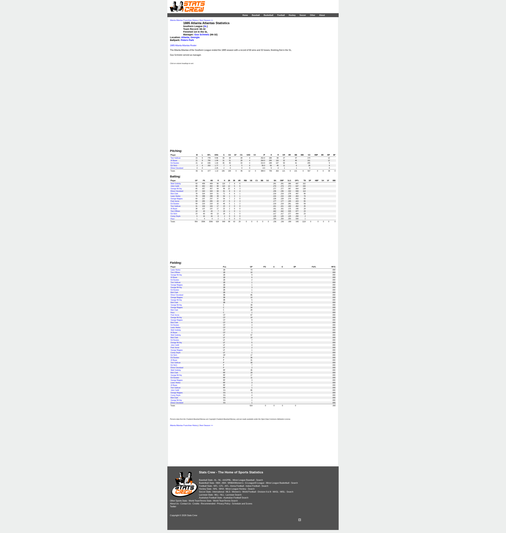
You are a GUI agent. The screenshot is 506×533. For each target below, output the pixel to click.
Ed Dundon (175, 163)
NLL (222, 495)
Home (245, 15)
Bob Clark (174, 194)
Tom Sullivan (176, 158)
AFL (227, 486)
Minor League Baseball (243, 480)
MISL (282, 492)
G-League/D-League (254, 483)
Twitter (173, 506)
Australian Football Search (235, 498)
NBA (218, 483)
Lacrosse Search (234, 495)
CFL (221, 486)
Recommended (208, 504)
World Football (249, 492)
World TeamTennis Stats (200, 501)
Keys (173, 219)
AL (215, 480)
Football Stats (205, 486)
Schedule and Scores (242, 504)
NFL (216, 486)
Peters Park (187, 40)
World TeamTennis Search (225, 501)
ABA (224, 483)
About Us (174, 504)
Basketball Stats (206, 483)
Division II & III (264, 492)
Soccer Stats (205, 492)
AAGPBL (227, 480)
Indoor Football (253, 486)
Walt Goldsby (176, 184)
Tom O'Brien (175, 211)
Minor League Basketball (277, 483)
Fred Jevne (175, 201)
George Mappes (177, 199)
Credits (196, 504)
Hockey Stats (205, 489)
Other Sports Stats (178, 501)
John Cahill (175, 186)
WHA (221, 489)
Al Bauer (174, 160)
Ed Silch (174, 165)
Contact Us (185, 504)
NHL (215, 489)
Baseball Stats (206, 480)
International (218, 492)
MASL (275, 492)
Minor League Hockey (236, 489)
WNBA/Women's (235, 483)
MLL (216, 495)
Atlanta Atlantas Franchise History (184, 20)
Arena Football (237, 486)
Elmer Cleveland (177, 168)
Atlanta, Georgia (190, 37)
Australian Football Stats (210, 498)
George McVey (176, 189)
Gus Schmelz (201, 34)
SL (205, 26)
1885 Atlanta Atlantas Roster (183, 45)
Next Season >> (206, 20)
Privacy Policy (223, 504)
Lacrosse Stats (206, 495)
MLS (228, 492)
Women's (236, 492)
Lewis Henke (175, 196)
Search (259, 480)
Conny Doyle (175, 216)
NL (219, 480)
